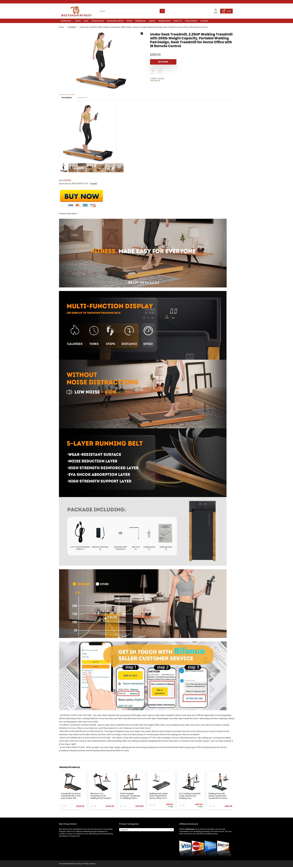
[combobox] (146, 829)
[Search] (162, 11)
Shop (86, 20)
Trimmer (204, 20)
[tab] (67, 97)
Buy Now (163, 61)
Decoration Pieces (115, 20)
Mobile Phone (164, 20)
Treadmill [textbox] (145, 830)
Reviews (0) (82, 97)
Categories (65, 20)
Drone (129, 20)
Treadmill (71, 27)
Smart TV (178, 20)
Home (78, 20)
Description (67, 97)
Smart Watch (191, 20)
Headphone (140, 20)
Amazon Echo (97, 20)
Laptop (152, 20)
